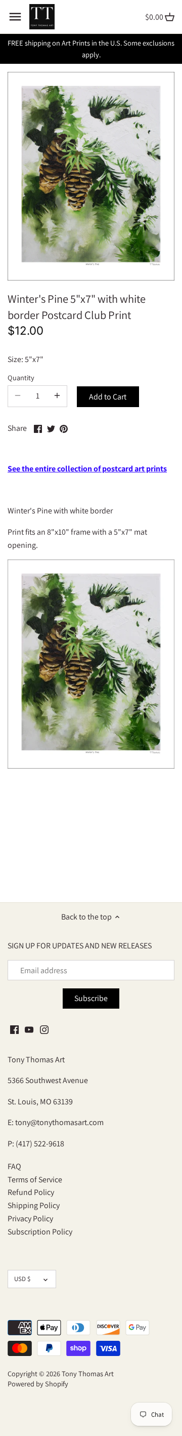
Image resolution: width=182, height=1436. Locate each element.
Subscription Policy (40, 1231)
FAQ (14, 1166)
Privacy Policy (30, 1218)
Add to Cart (107, 396)
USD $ (22, 1278)
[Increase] (57, 396)
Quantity (21, 377)
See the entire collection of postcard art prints (87, 468)
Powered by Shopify (38, 1383)
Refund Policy (31, 1192)
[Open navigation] (15, 16)
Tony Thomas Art (88, 1373)
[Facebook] (14, 1028)
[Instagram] (44, 1028)
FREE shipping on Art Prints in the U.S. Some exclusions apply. (91, 48)
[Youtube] (29, 1028)
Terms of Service (35, 1179)
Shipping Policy (34, 1205)
